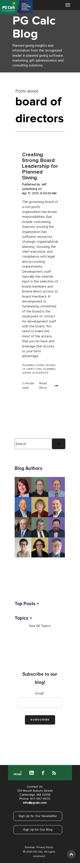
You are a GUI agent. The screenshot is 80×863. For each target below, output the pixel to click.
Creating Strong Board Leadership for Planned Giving (40, 166)
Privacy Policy (44, 847)
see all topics (40, 626)
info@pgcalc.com (35, 802)
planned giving (33, 365)
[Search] (58, 444)
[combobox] (33, 444)
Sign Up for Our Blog (37, 829)
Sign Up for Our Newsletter (38, 816)
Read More (43, 385)
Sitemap (30, 847)
